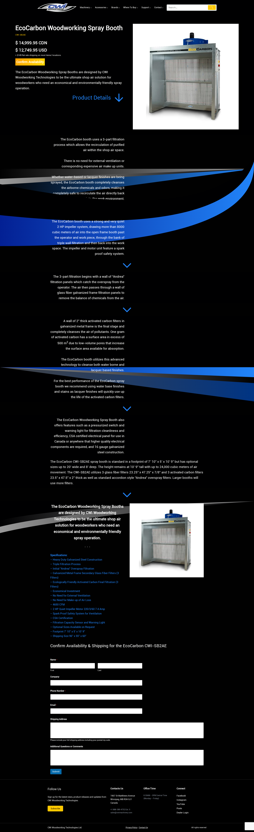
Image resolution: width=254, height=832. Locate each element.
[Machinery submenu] (91, 7)
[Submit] (212, 7)
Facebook (181, 795)
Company (54, 676)
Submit (56, 771)
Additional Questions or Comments (66, 746)
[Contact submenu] (162, 7)
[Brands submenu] (119, 7)
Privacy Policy (131, 827)
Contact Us (143, 827)
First (52, 670)
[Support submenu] (150, 7)
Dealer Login (183, 812)
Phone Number (58, 691)
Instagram (181, 800)
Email (53, 705)
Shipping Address (58, 719)
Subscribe (55, 808)
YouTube (181, 804)
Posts (179, 808)
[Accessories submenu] (107, 7)
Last (99, 670)
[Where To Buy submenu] (137, 7)
